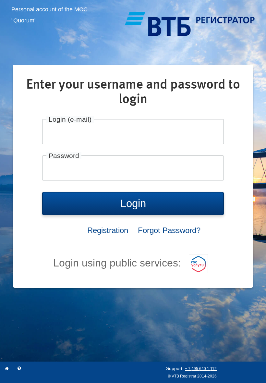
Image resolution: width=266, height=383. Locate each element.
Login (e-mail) (70, 119)
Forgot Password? (169, 230)
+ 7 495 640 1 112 (201, 368)
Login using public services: (118, 263)
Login (133, 203)
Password (64, 155)
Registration (107, 230)
